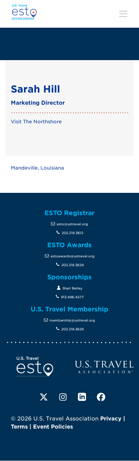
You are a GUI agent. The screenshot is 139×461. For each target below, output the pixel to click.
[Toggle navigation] (123, 14)
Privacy (110, 418)
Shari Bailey (72, 288)
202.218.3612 (72, 233)
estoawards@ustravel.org (72, 256)
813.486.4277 (72, 297)
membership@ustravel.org (72, 320)
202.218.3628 (72, 265)
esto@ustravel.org (72, 224)
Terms (19, 427)
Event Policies (53, 427)
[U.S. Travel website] (104, 366)
